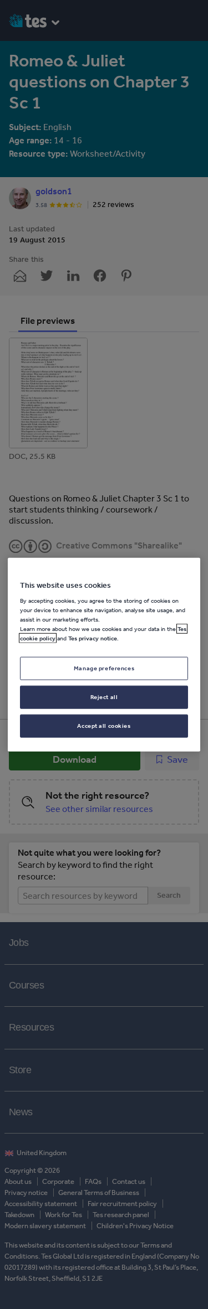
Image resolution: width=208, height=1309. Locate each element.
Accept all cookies (103, 725)
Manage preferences (104, 668)
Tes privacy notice (92, 638)
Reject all (104, 697)
